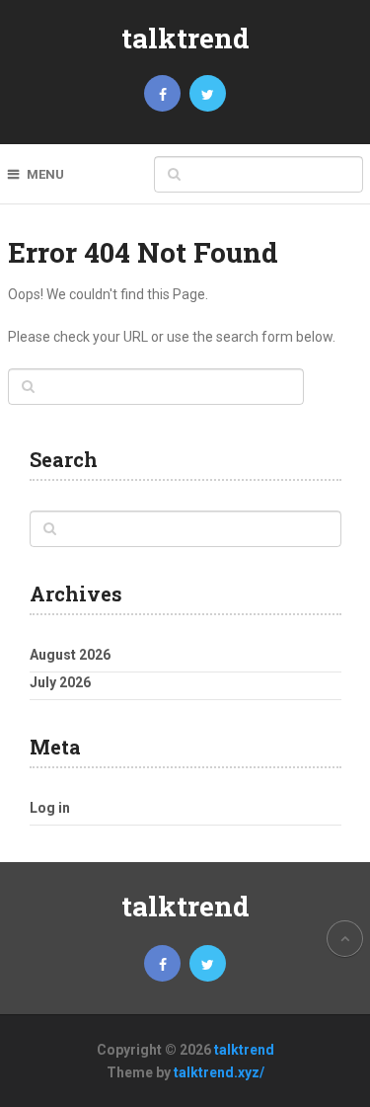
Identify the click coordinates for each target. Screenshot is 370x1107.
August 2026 (70, 655)
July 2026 (60, 682)
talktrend (185, 38)
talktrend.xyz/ (219, 1072)
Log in (50, 808)
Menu (45, 174)
